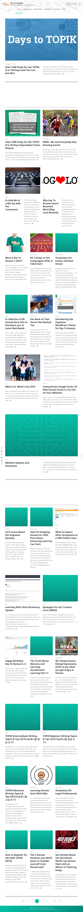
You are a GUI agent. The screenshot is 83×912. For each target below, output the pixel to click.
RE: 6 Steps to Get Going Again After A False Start (41, 260)
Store (64, 9)
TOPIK (14, 64)
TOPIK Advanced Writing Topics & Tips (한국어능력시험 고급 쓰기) (16, 795)
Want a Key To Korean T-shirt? (13, 259)
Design (57, 316)
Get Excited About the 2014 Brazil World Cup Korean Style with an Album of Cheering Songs (66, 862)
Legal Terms (58, 254)
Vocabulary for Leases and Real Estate (64, 260)
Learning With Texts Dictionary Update (22, 609)
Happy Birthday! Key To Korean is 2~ (16, 662)
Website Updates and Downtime (17, 464)
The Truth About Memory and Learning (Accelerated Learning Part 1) (39, 667)
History (7, 529)
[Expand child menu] (31, 9)
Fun (6, 254)
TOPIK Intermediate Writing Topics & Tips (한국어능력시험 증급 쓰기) (22, 739)
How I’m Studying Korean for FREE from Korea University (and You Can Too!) (41, 538)
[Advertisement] (41, 94)
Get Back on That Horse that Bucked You (40, 322)
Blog (6, 197)
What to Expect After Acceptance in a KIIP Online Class (66, 535)
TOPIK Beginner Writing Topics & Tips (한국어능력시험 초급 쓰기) (60, 739)
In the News (46, 139)
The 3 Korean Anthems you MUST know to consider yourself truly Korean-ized (41, 861)
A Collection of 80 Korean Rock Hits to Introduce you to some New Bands (16, 324)
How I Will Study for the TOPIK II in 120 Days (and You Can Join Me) (22, 70)
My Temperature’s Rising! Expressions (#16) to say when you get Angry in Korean (66, 667)
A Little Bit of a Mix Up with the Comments (13, 205)
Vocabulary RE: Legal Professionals (66, 792)
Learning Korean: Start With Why (40, 792)
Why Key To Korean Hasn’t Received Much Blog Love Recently (51, 206)
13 (55, 901)
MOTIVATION (37, 9)
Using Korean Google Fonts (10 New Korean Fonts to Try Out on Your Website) (60, 389)
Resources (47, 9)
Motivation (33, 254)
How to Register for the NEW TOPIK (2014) (16, 858)
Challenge (8, 64)
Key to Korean (16, 3)
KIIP (56, 529)
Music (7, 316)
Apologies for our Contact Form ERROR (57, 609)
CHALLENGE (27, 9)
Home (19, 9)
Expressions (58, 657)
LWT (6, 604)
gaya (46, 909)
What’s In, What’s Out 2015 (20, 386)
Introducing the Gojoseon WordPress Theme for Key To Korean (65, 324)
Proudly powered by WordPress (32, 909)
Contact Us (56, 9)
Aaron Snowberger (53, 909)
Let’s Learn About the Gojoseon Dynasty (15, 535)
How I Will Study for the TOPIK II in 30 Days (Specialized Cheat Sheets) (22, 145)
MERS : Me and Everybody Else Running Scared (60, 143)
